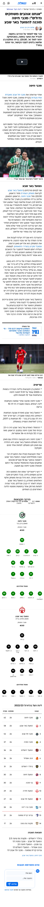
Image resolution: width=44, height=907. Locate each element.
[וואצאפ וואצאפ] (8, 3)
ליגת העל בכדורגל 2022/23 (28, 706)
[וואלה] (22, 3)
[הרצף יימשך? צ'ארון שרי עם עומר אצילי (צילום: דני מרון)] (22, 164)
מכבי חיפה (26, 196)
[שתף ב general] (4, 3)
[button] (34, 3)
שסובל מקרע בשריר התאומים (28, 246)
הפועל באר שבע (15, 190)
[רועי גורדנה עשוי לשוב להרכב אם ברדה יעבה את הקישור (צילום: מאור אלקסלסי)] (22, 362)
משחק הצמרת (27, 193)
